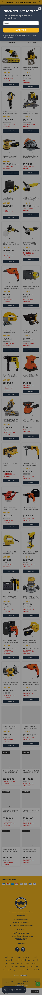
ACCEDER (21, 30)
